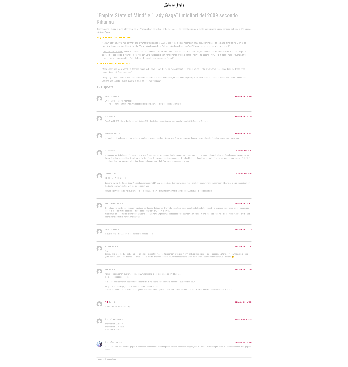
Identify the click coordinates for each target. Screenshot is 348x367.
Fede (107, 302)
